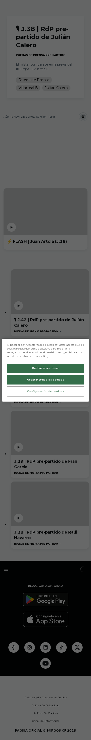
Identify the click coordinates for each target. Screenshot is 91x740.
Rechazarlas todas (45, 368)
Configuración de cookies (45, 391)
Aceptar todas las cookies (45, 379)
